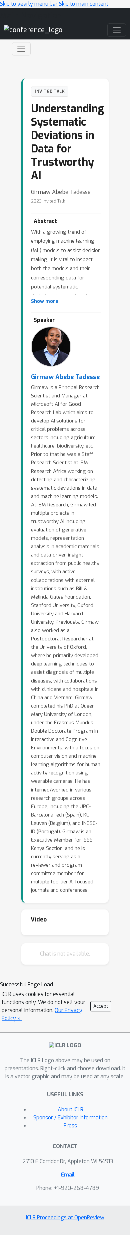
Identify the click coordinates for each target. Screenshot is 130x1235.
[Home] (33, 29)
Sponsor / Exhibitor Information (70, 1117)
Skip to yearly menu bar (29, 3)
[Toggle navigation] (21, 48)
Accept (100, 1006)
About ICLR (70, 1109)
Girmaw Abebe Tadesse (65, 377)
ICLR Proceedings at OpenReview (65, 1217)
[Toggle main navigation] (116, 30)
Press (70, 1125)
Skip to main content (83, 3)
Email (68, 1174)
